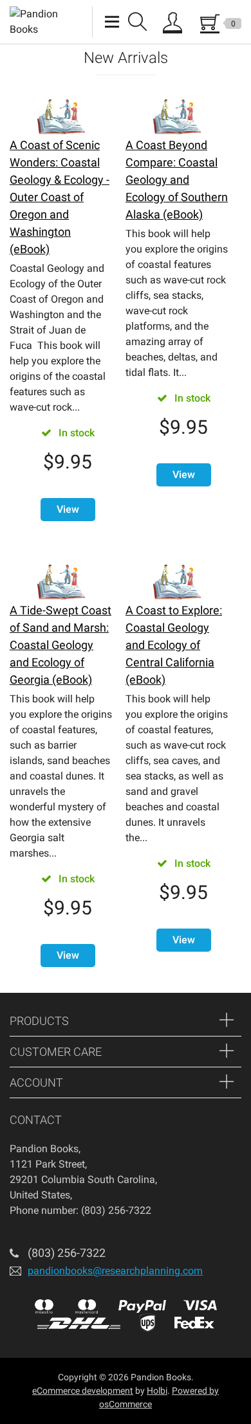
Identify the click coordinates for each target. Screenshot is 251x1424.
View (68, 509)
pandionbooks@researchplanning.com (115, 1271)
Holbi (157, 1390)
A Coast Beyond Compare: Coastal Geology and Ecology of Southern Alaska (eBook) (177, 179)
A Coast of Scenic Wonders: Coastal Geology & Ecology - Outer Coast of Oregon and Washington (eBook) (59, 197)
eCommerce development (82, 1390)
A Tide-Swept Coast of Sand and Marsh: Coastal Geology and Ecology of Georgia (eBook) (60, 644)
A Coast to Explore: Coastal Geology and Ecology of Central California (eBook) (174, 644)
